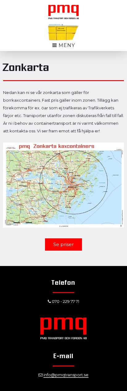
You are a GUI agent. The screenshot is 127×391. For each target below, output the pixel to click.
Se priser (63, 244)
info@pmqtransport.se (65, 374)
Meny (66, 45)
